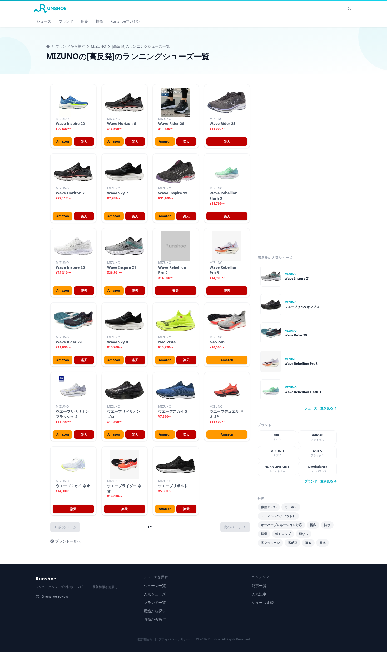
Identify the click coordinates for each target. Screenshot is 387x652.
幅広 (313, 525)
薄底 (308, 542)
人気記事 (259, 594)
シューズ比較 (263, 602)
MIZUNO (98, 46)
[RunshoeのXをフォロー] (349, 8)
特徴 (99, 21)
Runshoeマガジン (125, 21)
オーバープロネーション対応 (281, 525)
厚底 (322, 542)
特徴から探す (155, 619)
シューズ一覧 (155, 585)
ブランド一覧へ (68, 541)
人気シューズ (155, 594)
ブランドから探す (70, 46)
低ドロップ (283, 534)
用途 (84, 21)
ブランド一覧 (155, 602)
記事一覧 (259, 585)
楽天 (84, 141)
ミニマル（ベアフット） (278, 516)
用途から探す (155, 610)
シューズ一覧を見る (319, 408)
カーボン (291, 507)
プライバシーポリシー (174, 639)
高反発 (292, 542)
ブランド (66, 21)
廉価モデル (269, 507)
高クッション (270, 542)
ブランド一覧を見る (319, 481)
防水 (327, 525)
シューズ (44, 21)
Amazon (62, 141)
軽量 (264, 534)
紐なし (303, 534)
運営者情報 (144, 639)
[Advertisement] (297, 164)
